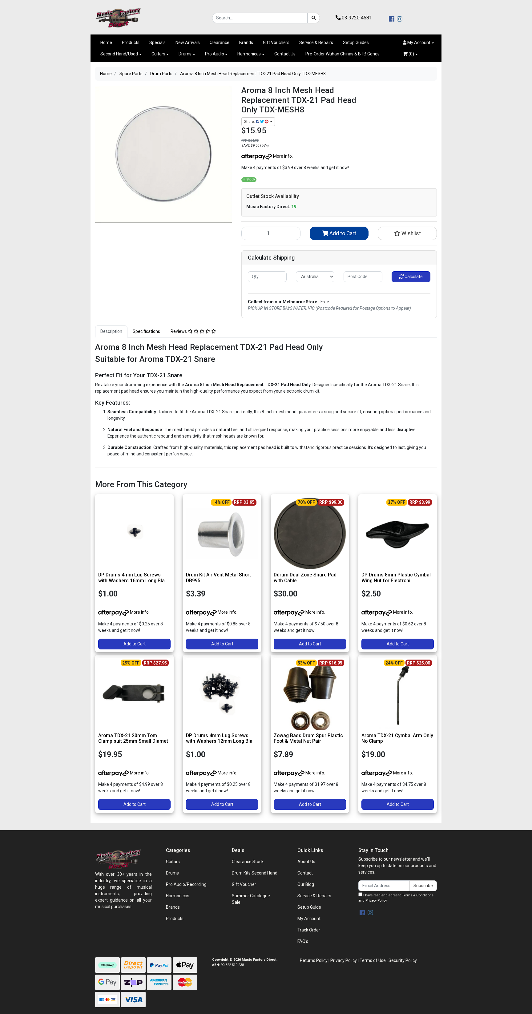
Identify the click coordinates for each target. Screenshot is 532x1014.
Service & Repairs (316, 42)
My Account (308, 918)
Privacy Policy (375, 901)
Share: (250, 121)
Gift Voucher (244, 884)
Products (130, 42)
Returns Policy (314, 960)
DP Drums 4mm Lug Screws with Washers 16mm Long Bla (131, 578)
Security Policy (403, 960)
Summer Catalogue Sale (251, 899)
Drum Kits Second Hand (254, 873)
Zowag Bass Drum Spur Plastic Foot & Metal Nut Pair (308, 738)
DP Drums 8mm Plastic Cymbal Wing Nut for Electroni (396, 578)
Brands (246, 42)
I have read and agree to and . (395, 898)
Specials (157, 42)
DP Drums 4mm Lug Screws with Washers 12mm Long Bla (219, 738)
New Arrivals (187, 42)
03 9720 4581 (356, 18)
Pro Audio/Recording (186, 884)
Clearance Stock (248, 861)
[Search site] (314, 18)
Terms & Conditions (417, 895)
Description (111, 331)
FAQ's (302, 941)
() (411, 53)
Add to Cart (342, 233)
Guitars (158, 53)
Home (106, 42)
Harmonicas (249, 53)
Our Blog (305, 884)
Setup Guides (356, 42)
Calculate (413, 276)
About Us (306, 861)
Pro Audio (214, 53)
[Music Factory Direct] (118, 17)
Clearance (219, 42)
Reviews (179, 331)
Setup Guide (309, 907)
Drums (185, 53)
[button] (418, 42)
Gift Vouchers (276, 42)
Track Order (308, 929)
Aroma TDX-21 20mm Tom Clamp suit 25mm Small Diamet (133, 738)
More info (282, 156)
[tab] (111, 331)
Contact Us (285, 53)
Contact (305, 873)
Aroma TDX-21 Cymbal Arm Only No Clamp (397, 738)
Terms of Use (373, 960)
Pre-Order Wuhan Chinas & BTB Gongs (342, 53)
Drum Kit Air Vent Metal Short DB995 (218, 578)
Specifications (146, 331)
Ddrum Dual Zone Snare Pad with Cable (305, 578)
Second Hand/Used (119, 53)
